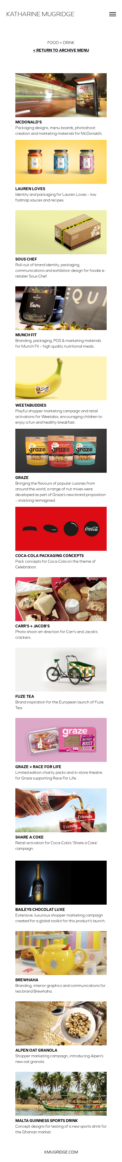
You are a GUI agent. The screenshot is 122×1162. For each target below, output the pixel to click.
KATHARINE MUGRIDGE (40, 14)
